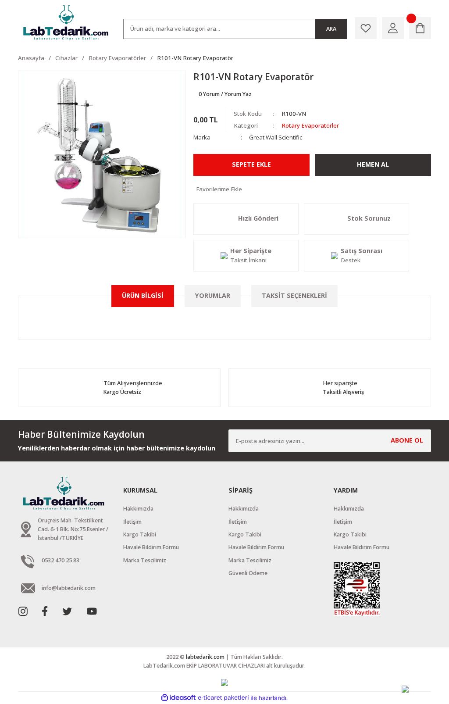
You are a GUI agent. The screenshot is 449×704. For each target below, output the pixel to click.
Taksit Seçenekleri (294, 295)
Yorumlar (212, 295)
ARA (331, 28)
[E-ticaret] (223, 698)
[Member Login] (393, 28)
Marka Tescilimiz (144, 560)
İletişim (132, 521)
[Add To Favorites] (312, 189)
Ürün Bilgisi (143, 295)
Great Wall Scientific (275, 137)
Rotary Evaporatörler (310, 125)
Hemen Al (373, 164)
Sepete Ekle (251, 164)
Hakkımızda (138, 508)
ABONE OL (407, 440)
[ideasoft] (178, 698)
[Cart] (420, 28)
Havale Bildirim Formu (151, 547)
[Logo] (66, 22)
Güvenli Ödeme (247, 573)
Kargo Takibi (139, 534)
